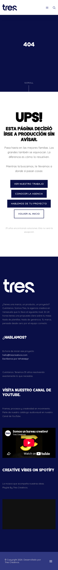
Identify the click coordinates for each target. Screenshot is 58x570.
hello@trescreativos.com (14, 355)
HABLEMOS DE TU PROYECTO (29, 203)
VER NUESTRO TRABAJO (29, 183)
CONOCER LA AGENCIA (29, 193)
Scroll (29, 83)
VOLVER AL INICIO (29, 213)
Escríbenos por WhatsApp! (15, 358)
